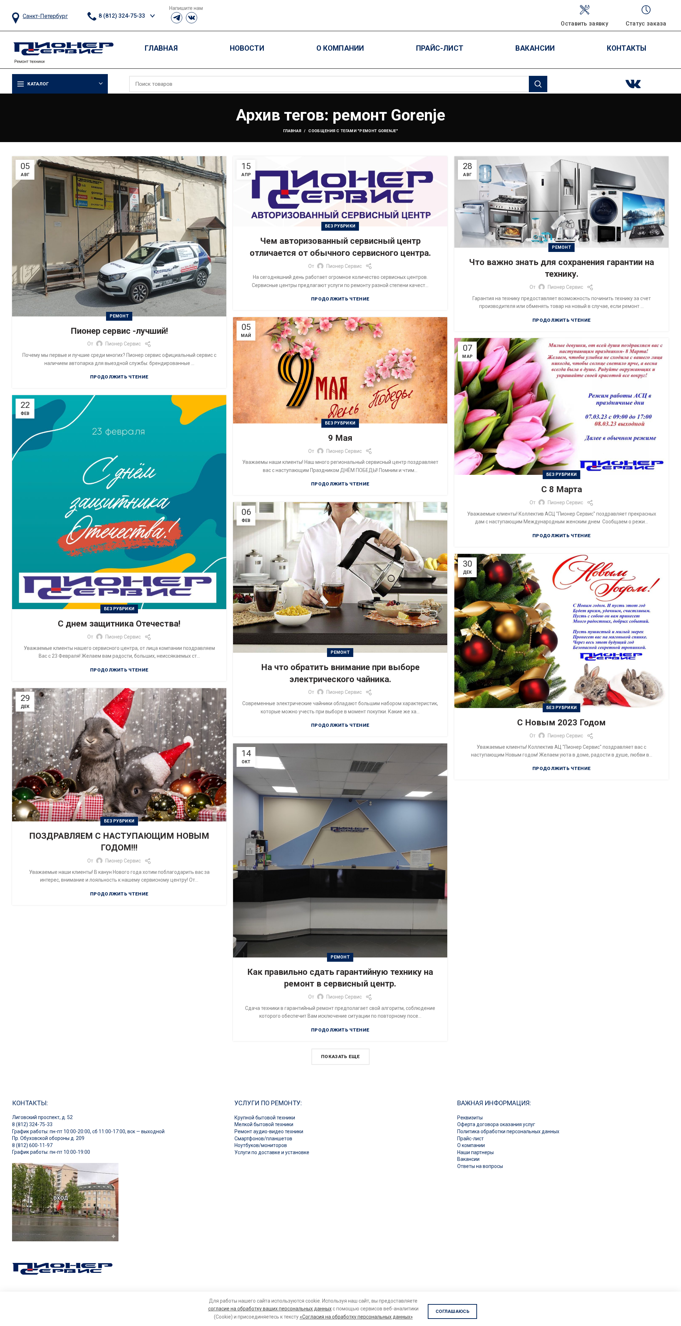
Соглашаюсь (452, 1311)
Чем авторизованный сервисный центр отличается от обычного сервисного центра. (340, 247)
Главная (292, 131)
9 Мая (340, 438)
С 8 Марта (561, 489)
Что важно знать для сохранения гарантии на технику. (561, 268)
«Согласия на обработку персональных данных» (356, 1317)
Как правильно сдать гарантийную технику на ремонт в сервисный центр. (340, 978)
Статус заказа (646, 24)
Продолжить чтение (119, 377)
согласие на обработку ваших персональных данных (270, 1308)
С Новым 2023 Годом (561, 722)
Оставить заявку (584, 24)
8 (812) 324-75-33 (121, 15)
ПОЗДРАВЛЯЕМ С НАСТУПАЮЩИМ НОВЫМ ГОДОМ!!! (119, 842)
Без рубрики (340, 226)
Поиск (538, 84)
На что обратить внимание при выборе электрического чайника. (340, 673)
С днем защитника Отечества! (119, 624)
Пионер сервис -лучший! (119, 331)
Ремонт (119, 316)
